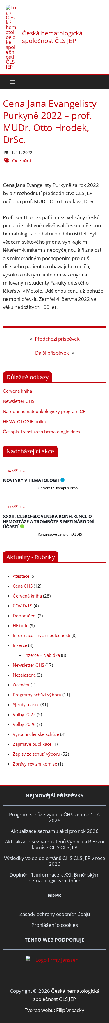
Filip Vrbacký (70, 1010)
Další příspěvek (52, 352)
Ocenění (21, 160)
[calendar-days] (6, 152)
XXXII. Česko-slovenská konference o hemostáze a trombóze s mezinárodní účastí (48, 521)
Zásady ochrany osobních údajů (54, 914)
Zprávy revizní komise (35, 764)
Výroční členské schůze (36, 734)
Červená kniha (17, 391)
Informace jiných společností (41, 635)
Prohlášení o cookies (54, 925)
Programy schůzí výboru (37, 695)
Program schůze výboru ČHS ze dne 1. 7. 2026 (54, 817)
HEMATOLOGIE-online (25, 421)
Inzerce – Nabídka (42, 655)
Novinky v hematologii (31, 480)
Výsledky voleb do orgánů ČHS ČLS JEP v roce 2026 (54, 861)
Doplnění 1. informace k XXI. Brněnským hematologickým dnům (55, 877)
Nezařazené (24, 675)
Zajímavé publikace (32, 744)
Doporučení (25, 615)
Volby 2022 (24, 714)
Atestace (21, 576)
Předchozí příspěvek (57, 338)
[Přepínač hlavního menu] (12, 82)
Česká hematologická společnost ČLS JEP (52, 36)
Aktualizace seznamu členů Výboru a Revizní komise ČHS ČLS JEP (54, 844)
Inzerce (20, 645)
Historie (20, 625)
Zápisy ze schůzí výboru (36, 754)
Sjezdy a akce (26, 704)
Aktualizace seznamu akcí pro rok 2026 (55, 831)
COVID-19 (23, 606)
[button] (101, 82)
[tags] (7, 160)
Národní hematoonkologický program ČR (44, 411)
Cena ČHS (23, 586)
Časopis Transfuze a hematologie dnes (41, 431)
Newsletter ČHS (18, 401)
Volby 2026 (24, 724)
